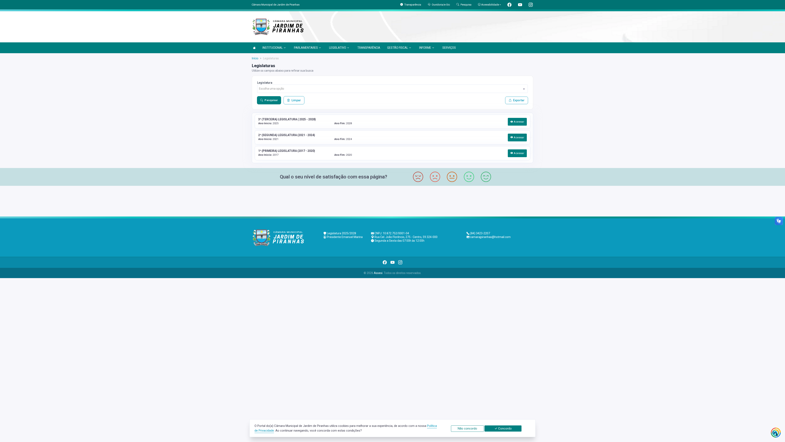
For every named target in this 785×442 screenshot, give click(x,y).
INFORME (425, 47)
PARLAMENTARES (306, 47)
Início (255, 58)
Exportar (519, 100)
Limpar (296, 100)
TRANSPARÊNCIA (368, 47)
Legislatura (264, 82)
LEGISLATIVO (337, 47)
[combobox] (392, 89)
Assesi (378, 273)
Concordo (504, 428)
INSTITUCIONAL (272, 47)
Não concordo (467, 428)
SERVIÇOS (449, 47)
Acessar (518, 121)
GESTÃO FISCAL (397, 47)
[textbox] (392, 89)
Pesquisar (271, 100)
